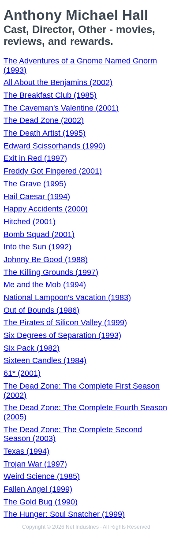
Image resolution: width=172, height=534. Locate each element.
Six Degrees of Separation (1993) (62, 335)
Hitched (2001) (30, 221)
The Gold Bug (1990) (41, 501)
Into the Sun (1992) (37, 246)
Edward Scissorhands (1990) (54, 145)
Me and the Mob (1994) (45, 284)
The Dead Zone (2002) (44, 120)
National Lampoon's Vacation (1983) (67, 297)
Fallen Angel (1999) (38, 489)
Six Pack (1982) (32, 348)
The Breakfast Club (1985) (50, 95)
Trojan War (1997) (35, 464)
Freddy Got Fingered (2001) (53, 171)
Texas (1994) (26, 451)
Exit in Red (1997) (35, 158)
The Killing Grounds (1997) (51, 272)
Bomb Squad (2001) (39, 234)
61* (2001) (22, 373)
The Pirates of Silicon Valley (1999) (65, 322)
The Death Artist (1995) (45, 133)
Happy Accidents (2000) (46, 208)
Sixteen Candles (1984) (45, 360)
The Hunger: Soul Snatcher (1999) (64, 514)
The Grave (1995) (35, 183)
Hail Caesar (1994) (37, 196)
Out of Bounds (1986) (41, 310)
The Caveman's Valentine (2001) (61, 108)
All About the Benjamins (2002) (58, 82)
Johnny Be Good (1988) (46, 259)
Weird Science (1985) (42, 476)
